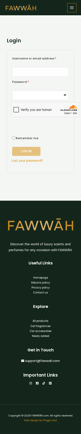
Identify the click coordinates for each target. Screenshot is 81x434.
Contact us (40, 292)
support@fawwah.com (42, 361)
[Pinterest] (50, 383)
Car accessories (41, 331)
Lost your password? (27, 161)
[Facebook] (37, 383)
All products (40, 321)
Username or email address (40, 58)
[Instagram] (30, 383)
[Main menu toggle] (71, 7)
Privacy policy (41, 287)
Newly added (40, 336)
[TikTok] (43, 383)
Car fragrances (40, 326)
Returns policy (40, 282)
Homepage (40, 277)
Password (27, 81)
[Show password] (65, 95)
